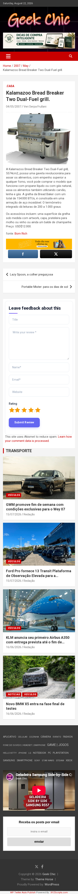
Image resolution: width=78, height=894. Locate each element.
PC (49, 752)
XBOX (69, 760)
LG (29, 753)
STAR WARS (48, 760)
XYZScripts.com (59, 892)
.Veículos (13, 495)
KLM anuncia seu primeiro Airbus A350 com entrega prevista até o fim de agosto (37, 642)
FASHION (68, 736)
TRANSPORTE (19, 450)
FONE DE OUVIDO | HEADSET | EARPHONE (24, 745)
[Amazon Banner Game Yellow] (39, 240)
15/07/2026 (13, 514)
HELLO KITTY (10, 753)
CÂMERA (46, 736)
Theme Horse (44, 879)
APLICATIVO (9, 736)
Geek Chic (49, 874)
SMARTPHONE (25, 760)
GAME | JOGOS (58, 745)
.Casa (10, 86)
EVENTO (57, 737)
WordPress (52, 884)
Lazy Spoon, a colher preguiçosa (31, 274)
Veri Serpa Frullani (35, 106)
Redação (29, 514)
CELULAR (22, 737)
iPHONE (22, 753)
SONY (37, 760)
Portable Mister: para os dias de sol (45, 287)
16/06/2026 (13, 647)
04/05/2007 (13, 106)
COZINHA (34, 737)
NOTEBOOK (39, 752)
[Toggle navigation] (8, 56)
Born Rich (21, 233)
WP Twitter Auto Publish (23, 892)
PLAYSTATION (61, 752)
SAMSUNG (9, 760)
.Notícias (13, 694)
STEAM (60, 760)
